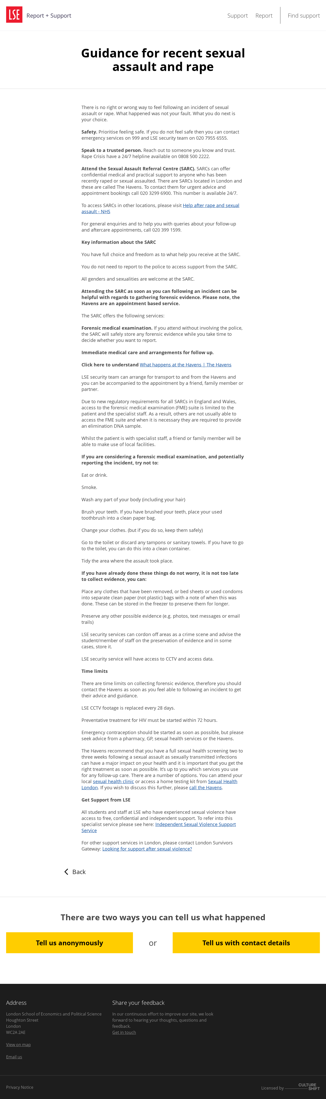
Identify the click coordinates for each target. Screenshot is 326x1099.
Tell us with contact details (246, 942)
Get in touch (124, 1032)
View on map (18, 1044)
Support (237, 15)
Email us (14, 1057)
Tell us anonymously (69, 942)
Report (264, 15)
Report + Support (48, 15)
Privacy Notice (19, 1087)
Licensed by (273, 1088)
